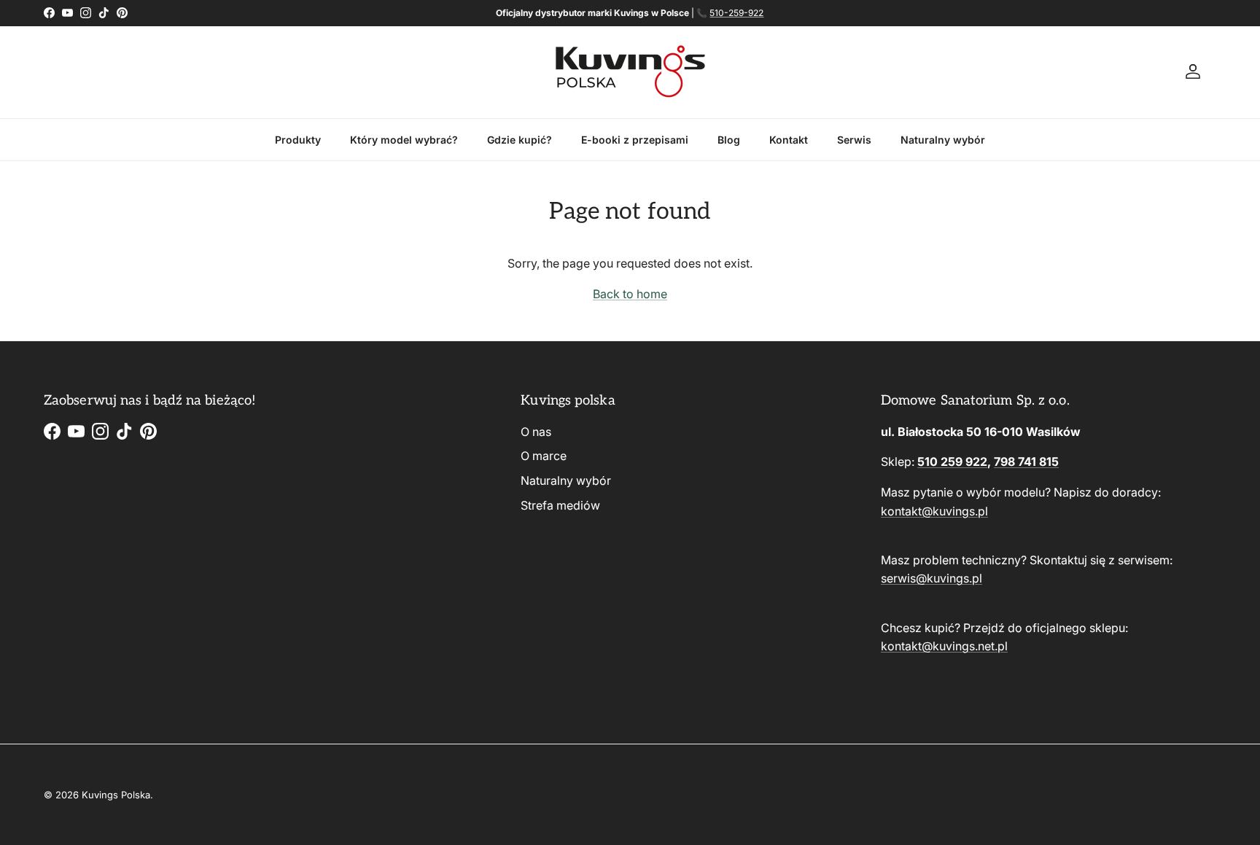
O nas (536, 431)
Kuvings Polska (116, 795)
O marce (544, 455)
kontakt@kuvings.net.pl (944, 646)
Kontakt (788, 139)
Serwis (854, 139)
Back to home (630, 294)
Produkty (298, 139)
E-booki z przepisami (634, 139)
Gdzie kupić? (519, 139)
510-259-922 (736, 12)
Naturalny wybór (943, 139)
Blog (729, 139)
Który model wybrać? (404, 139)
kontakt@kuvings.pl (934, 511)
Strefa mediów (560, 505)
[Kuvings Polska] (630, 72)
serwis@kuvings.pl (931, 578)
